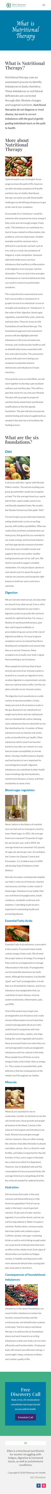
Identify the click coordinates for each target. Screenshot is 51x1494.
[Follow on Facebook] (38, 1486)
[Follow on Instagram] (44, 1486)
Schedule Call (25, 1417)
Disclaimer (41, 1477)
